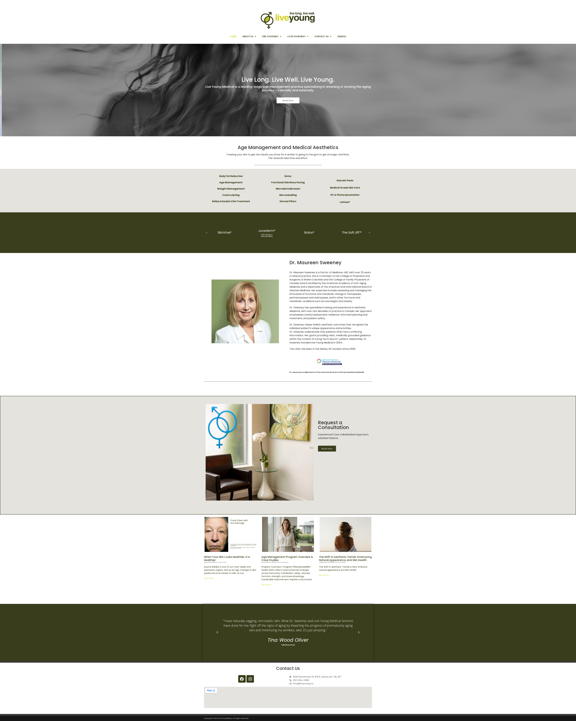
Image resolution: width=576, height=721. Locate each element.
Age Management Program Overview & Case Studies (287, 558)
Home (233, 36)
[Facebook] (242, 679)
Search (342, 36)
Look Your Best (296, 36)
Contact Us (321, 36)
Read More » (209, 578)
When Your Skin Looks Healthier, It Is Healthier (227, 558)
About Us (247, 36)
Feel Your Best (270, 36)
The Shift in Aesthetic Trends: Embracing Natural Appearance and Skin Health (345, 558)
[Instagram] (250, 679)
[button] (207, 233)
